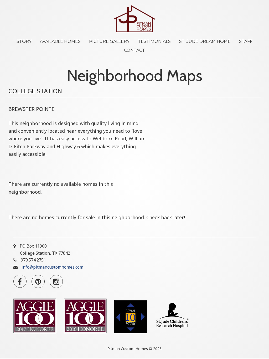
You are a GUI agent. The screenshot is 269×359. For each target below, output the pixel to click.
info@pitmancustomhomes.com (52, 267)
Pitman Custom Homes (134, 18)
